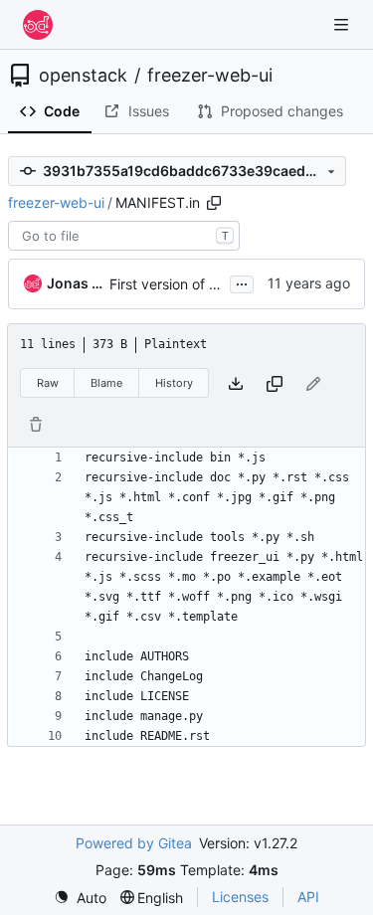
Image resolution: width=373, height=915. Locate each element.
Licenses (240, 896)
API (308, 896)
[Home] (38, 25)
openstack (83, 76)
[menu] (80, 897)
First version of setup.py (188, 283)
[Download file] (236, 383)
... (242, 281)
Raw (48, 383)
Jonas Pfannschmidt (74, 282)
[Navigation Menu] (343, 24)
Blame (106, 383)
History (174, 383)
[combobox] (124, 236)
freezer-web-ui (210, 76)
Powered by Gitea (134, 842)
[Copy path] (214, 203)
